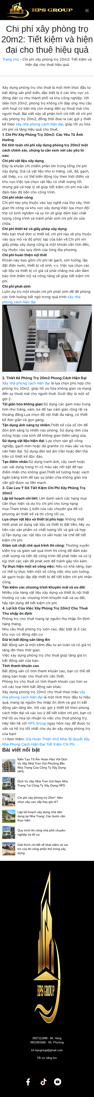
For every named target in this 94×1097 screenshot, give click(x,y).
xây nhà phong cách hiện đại (39, 124)
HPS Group (37, 723)
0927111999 (40, 1038)
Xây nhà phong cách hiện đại (26, 383)
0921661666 (38, 1042)
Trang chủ (10, 59)
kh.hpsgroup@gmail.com (47, 1050)
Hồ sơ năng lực (47, 1057)
